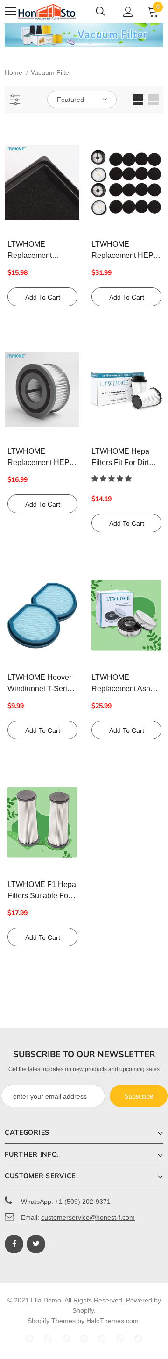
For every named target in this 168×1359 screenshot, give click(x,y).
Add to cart (42, 297)
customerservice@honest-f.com (88, 1217)
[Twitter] (36, 1244)
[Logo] (47, 12)
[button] (112, 478)
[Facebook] (14, 1244)
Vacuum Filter (51, 72)
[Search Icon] (100, 11)
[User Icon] (128, 12)
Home (13, 72)
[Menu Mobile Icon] (10, 11)
